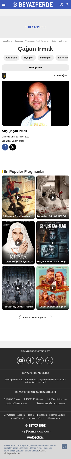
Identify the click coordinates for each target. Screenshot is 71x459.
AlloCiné (8, 398)
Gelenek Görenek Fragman (53, 307)
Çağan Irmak (57, 41)
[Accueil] (33, 4)
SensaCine (53, 398)
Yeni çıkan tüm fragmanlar (35, 317)
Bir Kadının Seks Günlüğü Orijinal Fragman (53, 216)
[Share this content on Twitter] (12, 147)
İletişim (31, 415)
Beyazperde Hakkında (14, 415)
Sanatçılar (18, 41)
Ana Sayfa (7, 41)
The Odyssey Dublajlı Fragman (18, 307)
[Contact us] (49, 360)
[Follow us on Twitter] (40, 360)
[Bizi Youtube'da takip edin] (21, 360)
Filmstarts (29, 398)
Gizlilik (41, 418)
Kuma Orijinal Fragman (18, 261)
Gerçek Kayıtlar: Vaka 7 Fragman (53, 261)
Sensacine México (46, 403)
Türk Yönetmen (42, 41)
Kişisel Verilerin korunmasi (23, 418)
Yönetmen (29, 41)
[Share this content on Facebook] (5, 147)
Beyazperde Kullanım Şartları (51, 415)
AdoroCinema (14, 403)
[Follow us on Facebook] (30, 360)
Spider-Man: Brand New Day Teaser (19, 216)
